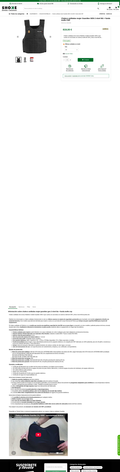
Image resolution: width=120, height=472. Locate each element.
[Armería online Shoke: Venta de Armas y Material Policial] (9, 8)
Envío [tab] (34, 307)
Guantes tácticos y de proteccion (92, 467)
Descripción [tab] (12, 307)
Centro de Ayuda (86, 70)
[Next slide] (50, 37)
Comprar (85, 60)
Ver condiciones (69, 70)
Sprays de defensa (76, 467)
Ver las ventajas (102, 70)
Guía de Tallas (69, 53)
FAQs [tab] (28, 307)
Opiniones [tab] (21, 307)
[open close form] (119, 445)
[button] (18, 60)
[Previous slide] (18, 37)
